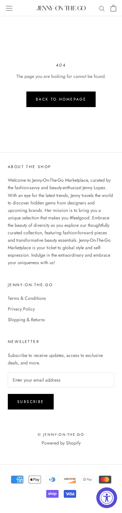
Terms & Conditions (27, 298)
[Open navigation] (9, 8)
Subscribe (30, 402)
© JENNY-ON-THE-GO (61, 434)
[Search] (102, 8)
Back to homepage (61, 99)
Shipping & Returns (26, 319)
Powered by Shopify (61, 443)
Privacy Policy (21, 309)
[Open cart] (113, 8)
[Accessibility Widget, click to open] (106, 497)
